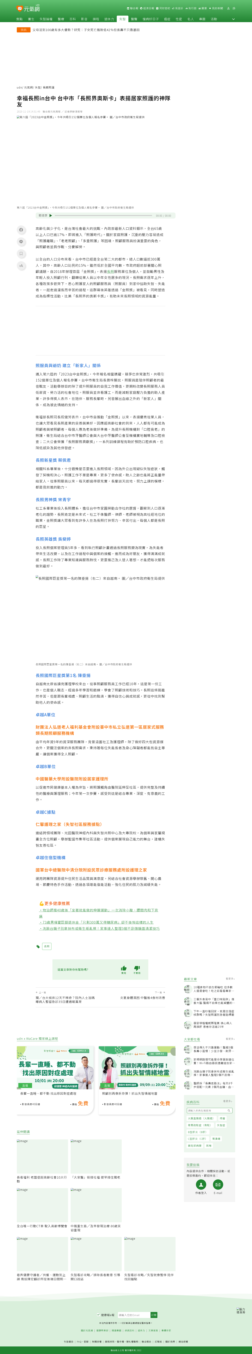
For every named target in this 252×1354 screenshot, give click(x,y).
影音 (84, 19)
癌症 (167, 19)
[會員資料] (228, 8)
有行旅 (192, 8)
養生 (31, 19)
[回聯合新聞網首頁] (19, 8)
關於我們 (170, 1341)
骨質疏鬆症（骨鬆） (200, 1125)
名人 (190, 19)
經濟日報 (148, 8)
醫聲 (134, 19)
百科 (72, 19)
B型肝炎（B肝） (198, 1132)
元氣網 (28, 87)
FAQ (79, 1341)
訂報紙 (158, 1341)
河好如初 (164, 8)
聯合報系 (146, 1341)
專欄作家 (166, 1330)
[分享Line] (21, 241)
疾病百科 (129, 1330)
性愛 (179, 19)
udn (19, 87)
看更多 (230, 978)
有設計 (179, 8)
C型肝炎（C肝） (198, 1138)
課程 (96, 19)
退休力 (109, 19)
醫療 (61, 19)
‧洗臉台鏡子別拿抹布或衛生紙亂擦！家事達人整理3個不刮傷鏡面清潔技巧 (99, 928)
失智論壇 (46, 19)
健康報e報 (108, 1315)
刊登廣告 (69, 1341)
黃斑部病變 (195, 1145)
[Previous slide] (22, 1071)
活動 (214, 19)
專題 (202, 19)
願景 (204, 8)
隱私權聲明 (132, 1341)
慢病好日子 (151, 19)
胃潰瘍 (216, 1138)
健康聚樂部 (102, 1330)
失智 (122, 19)
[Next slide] (170, 1071)
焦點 (19, 19)
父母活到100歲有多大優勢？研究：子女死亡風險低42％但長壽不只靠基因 (86, 29)
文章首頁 (153, 1330)
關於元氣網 (87, 1330)
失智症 (221, 1125)
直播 (25, 1085)
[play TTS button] (50, 215)
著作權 (120, 1341)
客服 (86, 1341)
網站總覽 (183, 1341)
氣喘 (209, 1145)
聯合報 (133, 8)
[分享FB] (21, 229)
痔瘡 (222, 1118)
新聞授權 (97, 1341)
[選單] (234, 8)
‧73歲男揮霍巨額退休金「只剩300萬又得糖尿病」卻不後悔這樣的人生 (96, 922)
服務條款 (110, 1341)
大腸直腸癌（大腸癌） (201, 1118)
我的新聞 (217, 8)
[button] (233, 18)
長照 (110, 271)
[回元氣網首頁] (31, 8)
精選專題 (116, 1330)
